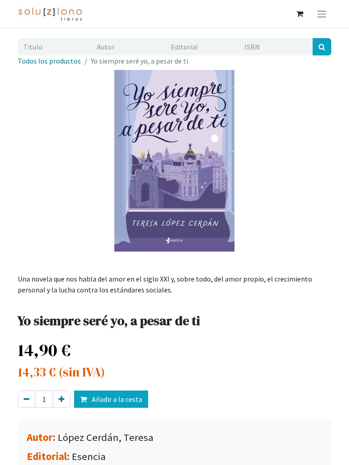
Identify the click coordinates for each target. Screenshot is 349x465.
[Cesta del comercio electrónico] (299, 14)
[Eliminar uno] (26, 399)
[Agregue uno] (61, 399)
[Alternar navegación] (321, 14)
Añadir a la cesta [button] (116, 399)
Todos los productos (49, 60)
